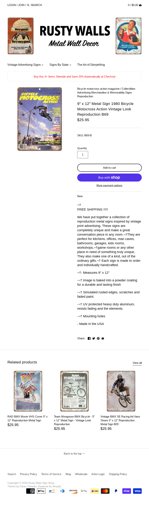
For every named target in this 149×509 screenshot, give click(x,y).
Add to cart (109, 167)
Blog (68, 474)
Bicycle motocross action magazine (98, 88)
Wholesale (81, 474)
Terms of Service (51, 474)
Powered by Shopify (49, 486)
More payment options (109, 185)
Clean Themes (28, 486)
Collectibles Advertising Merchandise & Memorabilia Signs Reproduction (106, 92)
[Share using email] (102, 337)
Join (21, 5)
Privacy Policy (28, 474)
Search (11, 474)
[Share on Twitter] (93, 337)
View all (137, 362)
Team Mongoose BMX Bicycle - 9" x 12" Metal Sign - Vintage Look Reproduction (74, 420)
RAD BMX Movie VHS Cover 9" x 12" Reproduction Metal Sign (27, 418)
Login (11, 5)
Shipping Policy (118, 474)
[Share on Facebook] (89, 337)
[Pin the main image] (98, 337)
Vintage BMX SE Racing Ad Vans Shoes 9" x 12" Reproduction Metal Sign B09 (120, 420)
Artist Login (98, 474)
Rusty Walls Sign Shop (41, 483)
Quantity (82, 148)
